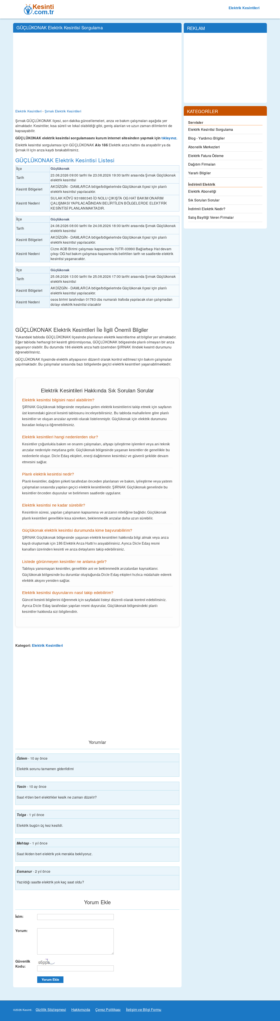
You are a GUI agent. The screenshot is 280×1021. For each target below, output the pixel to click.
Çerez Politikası (108, 1009)
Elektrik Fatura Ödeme (206, 155)
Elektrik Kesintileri (244, 7)
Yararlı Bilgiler (199, 172)
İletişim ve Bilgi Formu (143, 1009)
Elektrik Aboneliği (202, 191)
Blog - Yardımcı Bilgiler (206, 138)
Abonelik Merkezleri (204, 146)
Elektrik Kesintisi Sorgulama (210, 129)
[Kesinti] (39, 5)
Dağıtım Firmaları (201, 164)
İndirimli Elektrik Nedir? (206, 208)
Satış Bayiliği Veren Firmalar (211, 217)
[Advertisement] (97, 67)
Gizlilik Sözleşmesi (51, 1009)
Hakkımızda (80, 1009)
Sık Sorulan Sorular (203, 200)
